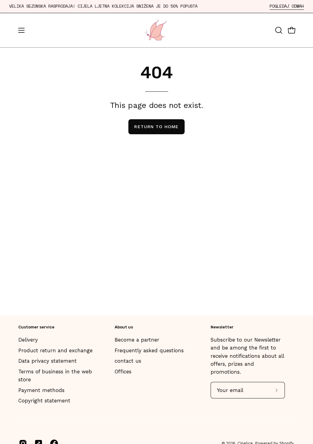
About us (124, 327)
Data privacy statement (47, 361)
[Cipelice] (156, 30)
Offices (123, 371)
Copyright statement (44, 401)
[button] (278, 30)
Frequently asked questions (149, 350)
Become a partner (137, 340)
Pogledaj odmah (287, 6)
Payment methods (41, 390)
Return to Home (156, 126)
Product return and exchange (55, 350)
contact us (128, 361)
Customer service (36, 327)
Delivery (28, 340)
